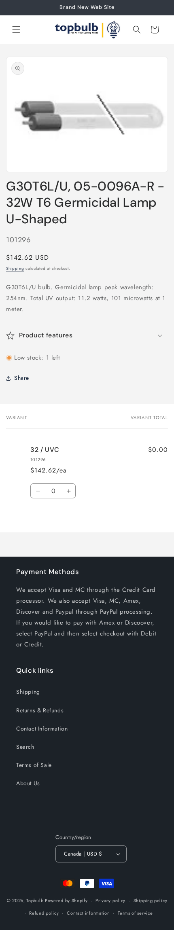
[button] (16, 29)
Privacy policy (110, 900)
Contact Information (42, 729)
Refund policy (44, 913)
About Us (28, 783)
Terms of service (135, 913)
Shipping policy (151, 900)
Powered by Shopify (66, 900)
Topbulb (34, 900)
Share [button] (21, 378)
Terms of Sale (34, 765)
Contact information (88, 913)
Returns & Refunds (40, 710)
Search (25, 747)
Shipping (15, 268)
